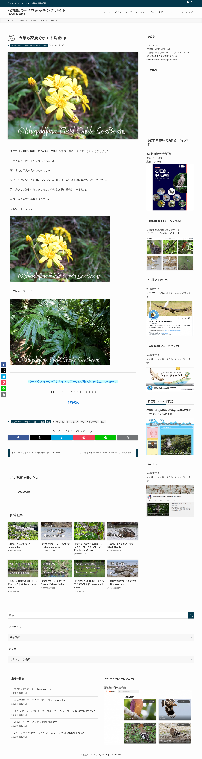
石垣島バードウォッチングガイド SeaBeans (37, 12)
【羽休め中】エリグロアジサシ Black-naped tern (38, 702)
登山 (103, 422)
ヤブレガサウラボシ (89, 422)
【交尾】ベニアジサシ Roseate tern (31, 691)
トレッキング (72, 422)
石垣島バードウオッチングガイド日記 (26, 45)
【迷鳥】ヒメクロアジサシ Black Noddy (34, 724)
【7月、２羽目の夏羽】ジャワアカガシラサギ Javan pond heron (47, 735)
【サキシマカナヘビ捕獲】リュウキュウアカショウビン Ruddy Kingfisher (53, 713)
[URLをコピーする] (127, 437)
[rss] (188, 1)
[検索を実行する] (191, 615)
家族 (45, 45)
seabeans (24, 491)
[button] (18, 437)
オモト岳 (60, 422)
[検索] (192, 1)
